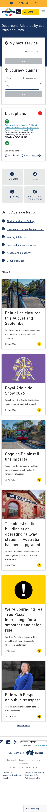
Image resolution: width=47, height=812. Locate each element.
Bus (9, 155)
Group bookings (16, 261)
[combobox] (23, 52)
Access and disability (19, 253)
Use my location (34, 52)
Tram (26, 155)
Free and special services (21, 245)
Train (17, 155)
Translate (42, 745)
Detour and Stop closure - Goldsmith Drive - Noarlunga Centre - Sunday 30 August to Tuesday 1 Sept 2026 (22, 127)
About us (7, 778)
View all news (23, 726)
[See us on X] (15, 742)
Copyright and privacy (34, 773)
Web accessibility (32, 778)
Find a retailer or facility (20, 221)
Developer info (31, 775)
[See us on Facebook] (8, 742)
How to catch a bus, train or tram (25, 229)
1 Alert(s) (23, 3)
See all (35, 156)
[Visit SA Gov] (25, 753)
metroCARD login (31, 12)
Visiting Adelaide (16, 237)
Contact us (7, 773)
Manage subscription (12, 775)
